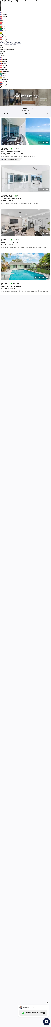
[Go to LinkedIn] (0, 10)
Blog (1, 53)
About (2, 51)
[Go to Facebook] (0, 3)
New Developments (6, 49)
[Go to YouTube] (0, 8)
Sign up (2, 41)
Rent (1, 47)
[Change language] (1, 13)
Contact (2, 55)
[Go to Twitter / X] (0, 7)
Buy (1, 45)
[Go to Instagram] (0, 5)
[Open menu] (0, 88)
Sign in (7, 41)
